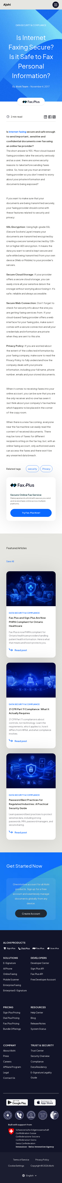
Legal (6, 1072)
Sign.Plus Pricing (11, 1012)
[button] (31, 1175)
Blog (33, 1017)
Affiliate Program (12, 1066)
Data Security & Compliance (31, 25)
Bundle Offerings (12, 1028)
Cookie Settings (16, 1165)
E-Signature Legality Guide (41, 1075)
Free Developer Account (43, 979)
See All (10, 561)
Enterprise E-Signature (15, 990)
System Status (38, 1028)
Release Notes (38, 1023)
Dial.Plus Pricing (11, 1017)
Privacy (46, 468)
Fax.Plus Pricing (11, 1023)
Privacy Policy (42, 1159)
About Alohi (9, 1050)
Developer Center (40, 963)
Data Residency (39, 1066)
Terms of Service (21, 1159)
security (32, 468)
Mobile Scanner (11, 979)
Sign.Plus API (37, 968)
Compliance (37, 1061)
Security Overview (40, 1055)
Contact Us (9, 1077)
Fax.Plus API (37, 973)
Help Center (37, 1012)
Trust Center (37, 1050)
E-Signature (9, 963)
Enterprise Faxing (12, 985)
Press (6, 1055)
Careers (7, 1061)
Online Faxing (10, 973)
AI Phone (7, 968)
